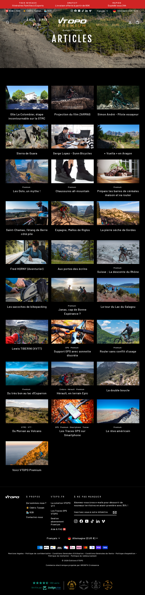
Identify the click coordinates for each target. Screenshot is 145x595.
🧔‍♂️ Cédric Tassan (32, 10)
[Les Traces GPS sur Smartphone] (72, 411)
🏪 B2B (48, 10)
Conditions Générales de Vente (100, 553)
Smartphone (75, 427)
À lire (37, 24)
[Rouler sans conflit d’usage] (118, 332)
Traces (86, 427)
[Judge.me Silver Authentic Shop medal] (83, 585)
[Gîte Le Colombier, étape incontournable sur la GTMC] (27, 98)
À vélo (31, 19)
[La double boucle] (118, 373)
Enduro (63, 389)
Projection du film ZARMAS (72, 114)
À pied (43, 19)
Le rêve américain (118, 431)
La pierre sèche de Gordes (118, 230)
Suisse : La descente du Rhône (118, 271)
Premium (26, 187)
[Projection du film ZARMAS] (72, 98)
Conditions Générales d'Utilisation (68, 553)
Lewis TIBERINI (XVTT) (27, 348)
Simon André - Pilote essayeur (118, 114)
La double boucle (118, 390)
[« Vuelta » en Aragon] (118, 136)
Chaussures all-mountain (72, 191)
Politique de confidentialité (38, 553)
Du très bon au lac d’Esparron (26, 393)
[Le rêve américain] (118, 411)
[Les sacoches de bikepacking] (27, 290)
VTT (29, 427)
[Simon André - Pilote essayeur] (118, 98)
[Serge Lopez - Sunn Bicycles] (72, 136)
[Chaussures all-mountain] (72, 171)
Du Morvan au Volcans (26, 431)
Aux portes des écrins (72, 268)
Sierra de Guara (27, 153)
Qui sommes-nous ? (36, 503)
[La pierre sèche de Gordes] (118, 213)
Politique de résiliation (58, 556)
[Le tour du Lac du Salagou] (118, 290)
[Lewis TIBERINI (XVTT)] (27, 332)
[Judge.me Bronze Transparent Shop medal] (107, 585)
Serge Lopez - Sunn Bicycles (72, 153)
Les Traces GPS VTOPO (59, 512)
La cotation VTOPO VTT (61, 504)
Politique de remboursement (84, 556)
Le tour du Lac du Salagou (118, 306)
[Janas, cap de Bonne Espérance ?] (72, 290)
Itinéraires (108, 19)
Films (116, 24)
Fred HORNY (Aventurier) (27, 268)
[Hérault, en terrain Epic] (72, 373)
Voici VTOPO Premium (26, 470)
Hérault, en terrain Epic (72, 393)
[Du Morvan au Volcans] (27, 411)
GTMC (23, 427)
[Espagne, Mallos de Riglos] (72, 213)
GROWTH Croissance (90, 565)
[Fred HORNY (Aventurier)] (27, 252)
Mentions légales (16, 553)
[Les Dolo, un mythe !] (27, 171)
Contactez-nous (34, 517)
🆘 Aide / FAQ (13, 10)
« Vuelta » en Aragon (118, 153)
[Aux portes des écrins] (72, 252)
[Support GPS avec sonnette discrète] (72, 332)
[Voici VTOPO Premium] (27, 453)
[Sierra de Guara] (27, 136)
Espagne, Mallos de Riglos (72, 230)
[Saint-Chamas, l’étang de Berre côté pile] (27, 213)
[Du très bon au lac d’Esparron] (27, 373)
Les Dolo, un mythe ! (27, 191)
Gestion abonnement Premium (57, 521)
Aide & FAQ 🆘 (58, 529)
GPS (67, 347)
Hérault (71, 389)
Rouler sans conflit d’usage (118, 351)
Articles (102, 24)
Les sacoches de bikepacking (27, 306)
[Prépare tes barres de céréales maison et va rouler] (118, 171)
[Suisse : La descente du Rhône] (118, 252)
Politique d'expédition (125, 553)
